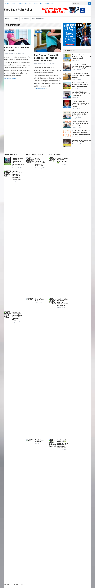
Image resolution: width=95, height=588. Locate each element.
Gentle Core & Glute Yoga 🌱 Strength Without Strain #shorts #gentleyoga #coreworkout (62, 444)
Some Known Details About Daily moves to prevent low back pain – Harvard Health (80, 84)
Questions (15, 18)
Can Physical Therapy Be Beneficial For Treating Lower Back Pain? (46, 58)
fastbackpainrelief (9, 53)
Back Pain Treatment (38, 18)
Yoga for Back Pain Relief (39, 440)
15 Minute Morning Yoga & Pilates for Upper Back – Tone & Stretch (81, 75)
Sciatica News (25, 18)
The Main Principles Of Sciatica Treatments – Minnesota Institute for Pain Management (81, 132)
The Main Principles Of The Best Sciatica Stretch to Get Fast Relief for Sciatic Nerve (17, 175)
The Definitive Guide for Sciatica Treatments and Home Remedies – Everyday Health (81, 66)
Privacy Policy (38, 3)
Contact (20, 3)
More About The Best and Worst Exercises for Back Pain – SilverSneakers (81, 93)
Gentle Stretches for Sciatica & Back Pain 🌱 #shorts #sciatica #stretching (62, 302)
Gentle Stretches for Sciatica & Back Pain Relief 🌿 (62, 160)
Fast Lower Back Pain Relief (15, 585)
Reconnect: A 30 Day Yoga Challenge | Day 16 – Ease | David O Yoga (80, 114)
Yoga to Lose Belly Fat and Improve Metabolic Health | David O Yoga (80, 123)
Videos (7, 18)
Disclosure (28, 3)
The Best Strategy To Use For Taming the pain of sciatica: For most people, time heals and (18, 162)
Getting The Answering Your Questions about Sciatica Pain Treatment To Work (17, 316)
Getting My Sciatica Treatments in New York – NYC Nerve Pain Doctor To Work (40, 162)
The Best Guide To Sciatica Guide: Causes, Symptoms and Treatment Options (81, 56)
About (13, 3)
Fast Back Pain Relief (18, 9)
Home (7, 3)
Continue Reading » (10, 78)
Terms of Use (49, 3)
